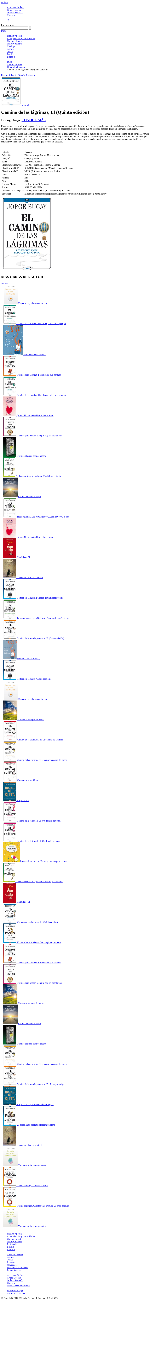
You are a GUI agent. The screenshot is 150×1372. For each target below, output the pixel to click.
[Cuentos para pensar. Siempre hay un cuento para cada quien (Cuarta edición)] (10, 435)
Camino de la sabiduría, (28, 780)
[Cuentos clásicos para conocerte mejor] (10, 456)
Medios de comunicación (18, 1285)
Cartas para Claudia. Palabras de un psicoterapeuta (40, 598)
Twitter (14, 75)
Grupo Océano (14, 10)
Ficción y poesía (14, 36)
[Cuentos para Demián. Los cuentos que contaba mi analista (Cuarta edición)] (10, 375)
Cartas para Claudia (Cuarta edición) (34, 679)
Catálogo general (15, 1254)
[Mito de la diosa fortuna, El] (13, 354)
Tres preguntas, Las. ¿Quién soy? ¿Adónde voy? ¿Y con (43, 516)
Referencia (12, 1244)
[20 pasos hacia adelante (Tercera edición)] (10, 1125)
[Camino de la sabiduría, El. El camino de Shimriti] (10, 739)
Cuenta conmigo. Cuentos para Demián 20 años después (43, 1206)
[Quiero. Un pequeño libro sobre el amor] (10, 415)
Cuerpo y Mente (14, 41)
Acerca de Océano (15, 7)
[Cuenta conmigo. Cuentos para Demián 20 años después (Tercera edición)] (10, 1206)
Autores (10, 49)
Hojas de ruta (23, 800)
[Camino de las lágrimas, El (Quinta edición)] (10, 922)
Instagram (30, 75)
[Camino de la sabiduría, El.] (10, 780)
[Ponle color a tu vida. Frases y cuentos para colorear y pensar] (11, 861)
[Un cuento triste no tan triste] (10, 577)
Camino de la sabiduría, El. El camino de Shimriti (40, 739)
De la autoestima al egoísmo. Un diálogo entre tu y (39, 476)
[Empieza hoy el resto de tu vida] (10, 303)
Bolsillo (10, 54)
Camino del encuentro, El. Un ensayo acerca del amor (42, 760)
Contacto (11, 15)
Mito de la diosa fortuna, (35, 354)
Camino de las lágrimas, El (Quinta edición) (37, 922)
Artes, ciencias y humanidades (21, 38)
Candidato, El (23, 557)
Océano (4, 2)
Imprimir (26, 105)
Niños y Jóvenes (14, 43)
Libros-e (11, 57)
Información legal (15, 1290)
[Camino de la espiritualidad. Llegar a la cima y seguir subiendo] (10, 323)
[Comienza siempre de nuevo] (10, 719)
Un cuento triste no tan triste (30, 577)
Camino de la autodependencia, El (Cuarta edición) (40, 638)
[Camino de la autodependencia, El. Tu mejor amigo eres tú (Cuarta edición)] (10, 1084)
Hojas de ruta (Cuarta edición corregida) (35, 1104)
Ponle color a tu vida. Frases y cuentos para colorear (44, 861)
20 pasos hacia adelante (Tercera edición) (36, 1125)
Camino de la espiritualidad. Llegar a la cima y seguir (41, 323)
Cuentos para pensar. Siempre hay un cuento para (39, 435)
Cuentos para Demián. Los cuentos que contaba (39, 375)
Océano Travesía (15, 12)
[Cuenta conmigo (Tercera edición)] (10, 1185)
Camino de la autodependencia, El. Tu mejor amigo (40, 1084)
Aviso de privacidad (16, 1293)
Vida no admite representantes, (32, 1165)
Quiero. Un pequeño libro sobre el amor (35, 415)
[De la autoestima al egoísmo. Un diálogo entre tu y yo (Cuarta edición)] (9, 476)
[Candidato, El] (10, 557)
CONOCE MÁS (34, 120)
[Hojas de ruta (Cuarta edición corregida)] (10, 1104)
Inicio (3, 31)
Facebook (5, 75)
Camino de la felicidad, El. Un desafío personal (38, 820)
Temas (10, 51)
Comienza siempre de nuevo (31, 719)
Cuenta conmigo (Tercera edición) (32, 1185)
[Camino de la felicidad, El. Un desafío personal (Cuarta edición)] (10, 820)
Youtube (22, 75)
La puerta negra (14, 1270)
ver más (4, 283)
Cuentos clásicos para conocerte (31, 456)
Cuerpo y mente (14, 64)
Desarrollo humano (16, 67)
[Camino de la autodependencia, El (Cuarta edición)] (10, 638)
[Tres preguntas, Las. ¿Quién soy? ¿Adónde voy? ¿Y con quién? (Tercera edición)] (10, 516)
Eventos (11, 1262)
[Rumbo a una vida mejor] (10, 496)
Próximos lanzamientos (17, 1267)
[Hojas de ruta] (10, 800)
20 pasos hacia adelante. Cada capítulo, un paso (39, 942)
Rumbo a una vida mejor (29, 496)
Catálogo (11, 46)
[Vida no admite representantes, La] (10, 1165)
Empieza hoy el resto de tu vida (32, 303)
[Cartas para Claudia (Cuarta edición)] (10, 679)
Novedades (12, 1265)
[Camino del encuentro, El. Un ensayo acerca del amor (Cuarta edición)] (10, 760)
